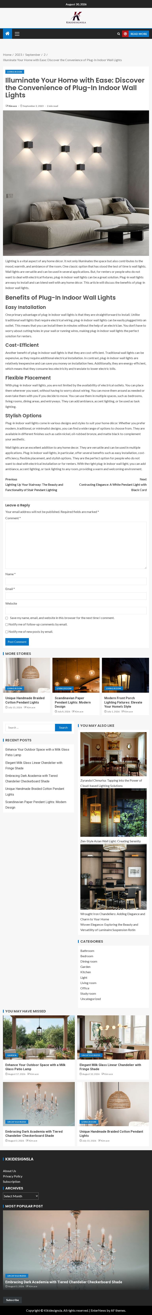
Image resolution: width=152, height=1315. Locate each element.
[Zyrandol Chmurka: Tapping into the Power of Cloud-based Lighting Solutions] (113, 754)
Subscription (11, 1181)
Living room (14, 72)
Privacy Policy (12, 1176)
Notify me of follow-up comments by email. (38, 624)
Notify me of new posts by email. (31, 631)
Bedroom (86, 956)
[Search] (118, 34)
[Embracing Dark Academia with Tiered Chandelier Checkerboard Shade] (39, 1104)
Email (10, 589)
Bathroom (87, 950)
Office (84, 988)
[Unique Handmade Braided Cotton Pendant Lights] (26, 675)
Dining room (88, 961)
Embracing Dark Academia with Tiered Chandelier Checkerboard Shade (63, 1282)
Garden (85, 966)
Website (11, 603)
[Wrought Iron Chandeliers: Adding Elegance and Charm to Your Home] (113, 877)
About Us (9, 1171)
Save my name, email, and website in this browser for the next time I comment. (62, 618)
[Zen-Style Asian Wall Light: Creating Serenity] (113, 812)
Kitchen (85, 972)
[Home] (7, 33)
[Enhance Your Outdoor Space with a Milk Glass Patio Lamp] (39, 1037)
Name (10, 574)
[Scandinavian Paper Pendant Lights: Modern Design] (76, 675)
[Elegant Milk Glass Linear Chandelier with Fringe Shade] (113, 1037)
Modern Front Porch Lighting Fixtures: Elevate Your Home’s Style (123, 702)
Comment (13, 518)
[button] (17, 34)
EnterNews (98, 1310)
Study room (88, 993)
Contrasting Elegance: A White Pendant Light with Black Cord (113, 484)
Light (83, 977)
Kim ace (13, 105)
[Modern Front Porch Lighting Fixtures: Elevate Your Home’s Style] (125, 675)
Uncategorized (90, 999)
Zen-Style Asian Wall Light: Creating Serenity (110, 841)
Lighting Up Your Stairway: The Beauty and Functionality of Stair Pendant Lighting (34, 484)
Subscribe (12, 1300)
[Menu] (17, 34)
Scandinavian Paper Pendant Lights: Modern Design (73, 702)
